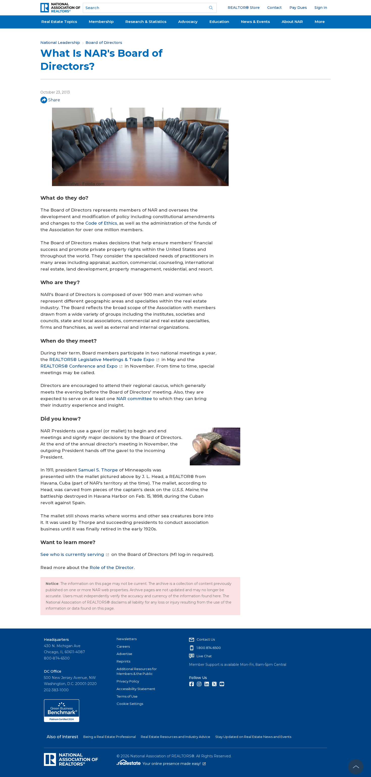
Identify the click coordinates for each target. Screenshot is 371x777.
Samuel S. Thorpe (98, 469)
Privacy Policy (128, 681)
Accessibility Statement (136, 689)
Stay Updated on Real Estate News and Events (253, 737)
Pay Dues (298, 7)
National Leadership (60, 42)
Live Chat (204, 656)
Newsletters (127, 639)
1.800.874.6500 (209, 648)
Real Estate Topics (59, 21)
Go (211, 8)
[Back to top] (355, 766)
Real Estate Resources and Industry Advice (175, 737)
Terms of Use (127, 696)
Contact (274, 7)
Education (219, 21)
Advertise (124, 654)
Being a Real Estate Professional (109, 737)
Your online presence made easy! (174, 763)
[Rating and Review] (61, 721)
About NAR (292, 21)
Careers (123, 646)
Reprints (123, 661)
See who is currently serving (72, 554)
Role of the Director (112, 567)
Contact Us (206, 639)
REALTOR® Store (244, 7)
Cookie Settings (130, 704)
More (320, 21)
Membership (101, 21)
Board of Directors (104, 42)
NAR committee (134, 398)
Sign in (320, 7)
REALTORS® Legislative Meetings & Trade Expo (101, 359)
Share (54, 100)
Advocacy (188, 21)
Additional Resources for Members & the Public (137, 671)
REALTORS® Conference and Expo (78, 366)
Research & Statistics (145, 21)
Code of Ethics (101, 223)
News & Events (255, 21)
